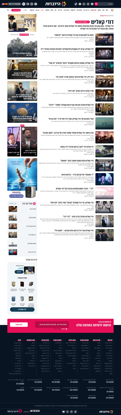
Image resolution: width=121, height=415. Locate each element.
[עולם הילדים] (35, 4)
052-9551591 (74, 390)
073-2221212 (92, 382)
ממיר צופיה (111, 395)
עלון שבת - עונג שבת (72, 380)
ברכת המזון (18, 353)
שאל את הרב (66, 10)
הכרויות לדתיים (57, 366)
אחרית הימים (58, 363)
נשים (99, 350)
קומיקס (74, 358)
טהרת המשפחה (31, 348)
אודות (111, 373)
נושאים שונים (57, 340)
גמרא (60, 348)
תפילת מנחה (18, 345)
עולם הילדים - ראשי (71, 343)
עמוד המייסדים (108, 368)
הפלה (33, 358)
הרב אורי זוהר (45, 363)
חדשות (99, 10)
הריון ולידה (32, 361)
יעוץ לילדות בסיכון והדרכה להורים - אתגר (16, 380)
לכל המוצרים (22, 309)
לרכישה (19, 272)
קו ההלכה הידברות (91, 387)
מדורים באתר (96, 340)
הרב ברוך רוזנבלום (44, 361)
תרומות (42, 10)
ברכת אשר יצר (17, 371)
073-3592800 (56, 382)
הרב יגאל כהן (46, 353)
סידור (19, 340)
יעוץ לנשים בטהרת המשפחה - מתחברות (106, 388)
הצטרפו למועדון (15, 10)
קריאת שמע (18, 358)
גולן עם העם (85, 356)
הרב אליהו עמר (45, 371)
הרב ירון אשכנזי (45, 358)
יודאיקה (59, 371)
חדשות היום (97, 348)
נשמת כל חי (18, 368)
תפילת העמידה (17, 350)
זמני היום (60, 10)
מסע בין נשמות (84, 358)
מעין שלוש (18, 356)
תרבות (98, 361)
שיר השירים (18, 366)
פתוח (87, 353)
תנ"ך (60, 345)
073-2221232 (38, 382)
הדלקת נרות (32, 350)
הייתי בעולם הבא (84, 368)
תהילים (19, 361)
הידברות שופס (108, 366)
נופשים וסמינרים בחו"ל (72, 395)
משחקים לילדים (72, 356)
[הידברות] (55, 4)
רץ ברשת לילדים (72, 345)
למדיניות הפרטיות (57, 329)
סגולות (59, 356)
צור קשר (37, 10)
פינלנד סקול (58, 353)
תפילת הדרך (18, 363)
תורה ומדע (97, 358)
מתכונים (33, 345)
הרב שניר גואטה (45, 356)
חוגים (74, 368)
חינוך (60, 358)
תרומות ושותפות (108, 363)
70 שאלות (73, 10)
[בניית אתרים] (35, 412)
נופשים (110, 361)
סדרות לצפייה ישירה (71, 353)
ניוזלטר (110, 350)
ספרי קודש (58, 368)
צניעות (33, 356)
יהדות (99, 343)
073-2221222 (110, 382)
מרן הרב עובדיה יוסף (44, 345)
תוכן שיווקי (97, 371)
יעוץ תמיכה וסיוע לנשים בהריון (70, 387)
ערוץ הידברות (109, 345)
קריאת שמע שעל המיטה (15, 373)
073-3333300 (92, 390)
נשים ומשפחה (31, 340)
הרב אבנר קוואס (45, 368)
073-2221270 (20, 390)
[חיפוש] (96, 4)
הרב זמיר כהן (86, 10)
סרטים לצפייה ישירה (71, 350)
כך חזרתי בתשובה (84, 363)
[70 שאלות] (27, 4)
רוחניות (98, 353)
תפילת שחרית (17, 343)
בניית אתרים (27, 412)
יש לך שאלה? (13, 204)
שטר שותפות (93, 10)
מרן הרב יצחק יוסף (44, 348)
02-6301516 (110, 391)
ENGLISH (32, 10)
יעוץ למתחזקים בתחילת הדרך (34, 380)
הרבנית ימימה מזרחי (30, 353)
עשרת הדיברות (57, 350)
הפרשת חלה (32, 366)
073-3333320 (20, 384)
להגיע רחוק (85, 361)
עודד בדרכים (85, 343)
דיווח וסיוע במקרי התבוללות (53, 387)
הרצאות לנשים (31, 363)
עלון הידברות (109, 348)
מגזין (103, 10)
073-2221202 (74, 398)
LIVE (25, 10)
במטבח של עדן (84, 348)
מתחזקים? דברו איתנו (14, 4)
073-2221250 (92, 398)
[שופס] (31, 4)
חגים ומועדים (97, 368)
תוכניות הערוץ (84, 340)
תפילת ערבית (17, 348)
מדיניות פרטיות (108, 343)
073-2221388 (74, 382)
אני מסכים (59, 329)
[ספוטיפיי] (24, 4)
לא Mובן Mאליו (84, 345)
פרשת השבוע (97, 366)
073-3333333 (110, 398)
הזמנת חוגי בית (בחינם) (36, 387)
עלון (55, 10)
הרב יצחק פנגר (45, 350)
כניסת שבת (109, 358)
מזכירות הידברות (110, 380)
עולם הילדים (79, 10)
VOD (107, 10)
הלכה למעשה (85, 350)
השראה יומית (85, 366)
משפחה (98, 356)
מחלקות (47, 10)
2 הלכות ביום (109, 353)
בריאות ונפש (58, 361)
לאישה (33, 343)
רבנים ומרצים (45, 340)
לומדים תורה (58, 343)
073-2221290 (38, 390)
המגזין (98, 345)
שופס (52, 10)
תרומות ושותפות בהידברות (89, 380)
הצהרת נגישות (108, 371)
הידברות (110, 340)
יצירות (74, 366)
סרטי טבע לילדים (71, 363)
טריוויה (74, 361)
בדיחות (74, 348)
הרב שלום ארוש (45, 366)
